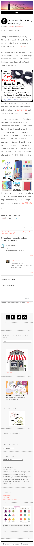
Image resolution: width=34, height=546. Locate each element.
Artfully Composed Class (26, 232)
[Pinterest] (13, 317)
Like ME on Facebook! (11, 433)
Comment (27, 298)
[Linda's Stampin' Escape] (17, 10)
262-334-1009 (7, 497)
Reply (31, 255)
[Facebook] (8, 317)
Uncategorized (10, 26)
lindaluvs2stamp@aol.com (10, 499)
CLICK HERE (21, 46)
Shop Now (9, 372)
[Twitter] (19, 317)
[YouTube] (24, 317)
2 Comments (29, 228)
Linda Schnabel (20, 26)
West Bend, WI (7, 495)
